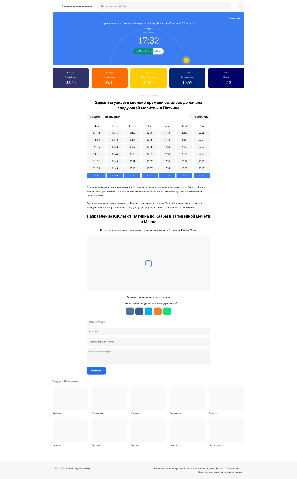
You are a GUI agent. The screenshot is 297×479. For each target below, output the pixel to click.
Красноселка (215, 445)
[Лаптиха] (148, 430)
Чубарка (57, 413)
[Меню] (240, 6)
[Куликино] (187, 430)
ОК (158, 311)
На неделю (94, 116)
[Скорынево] (187, 398)
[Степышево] (109, 398)
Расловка (213, 413)
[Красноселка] (226, 430)
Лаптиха (135, 445)
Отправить (96, 370)
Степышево (97, 413)
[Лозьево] (109, 430)
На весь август (112, 116)
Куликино (174, 445)
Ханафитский (234, 18)
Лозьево (96, 445)
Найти (227, 6)
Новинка (57, 445)
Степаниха (136, 413)
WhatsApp (167, 311)
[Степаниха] (148, 398)
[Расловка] (226, 398)
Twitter (148, 311)
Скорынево (175, 413)
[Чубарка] (70, 398)
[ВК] (130, 311)
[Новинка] (70, 430)
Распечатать (201, 116)
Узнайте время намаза (78, 468)
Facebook (139, 311)
